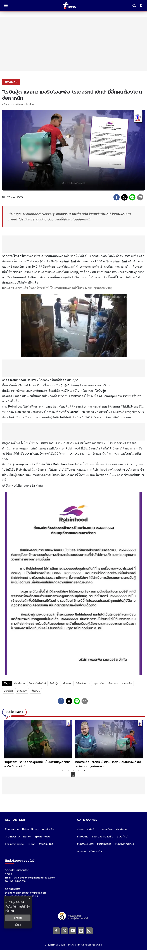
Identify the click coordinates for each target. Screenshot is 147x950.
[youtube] (72, 930)
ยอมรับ (18, 918)
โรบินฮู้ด (54, 683)
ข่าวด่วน (8, 691)
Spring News (42, 837)
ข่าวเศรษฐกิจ (104, 844)
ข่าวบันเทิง (83, 837)
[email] (140, 197)
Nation (27, 837)
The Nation (12, 829)
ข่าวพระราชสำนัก (86, 829)
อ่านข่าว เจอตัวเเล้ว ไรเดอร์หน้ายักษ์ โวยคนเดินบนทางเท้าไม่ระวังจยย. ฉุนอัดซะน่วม (57, 287)
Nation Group (30, 829)
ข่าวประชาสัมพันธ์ (124, 844)
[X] (64, 930)
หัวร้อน (67, 683)
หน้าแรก (6, 104)
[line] (132, 197)
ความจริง (127, 683)
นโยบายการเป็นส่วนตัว (89, 851)
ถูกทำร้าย (99, 683)
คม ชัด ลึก (48, 829)
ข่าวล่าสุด (22, 691)
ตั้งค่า (18, 925)
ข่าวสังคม (18, 104)
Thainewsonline (14, 844)
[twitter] (124, 197)
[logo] (67, 5)
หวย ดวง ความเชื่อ (102, 837)
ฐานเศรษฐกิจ (46, 844)
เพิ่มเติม (9, 910)
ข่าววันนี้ (35, 691)
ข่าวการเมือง (106, 829)
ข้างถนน (113, 683)
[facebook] (116, 197)
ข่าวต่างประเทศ (85, 844)
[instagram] (89, 930)
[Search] (135, 6)
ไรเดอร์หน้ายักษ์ (37, 683)
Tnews (31, 844)
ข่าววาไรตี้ (122, 837)
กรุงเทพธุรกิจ (12, 837)
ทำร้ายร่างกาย (82, 683)
